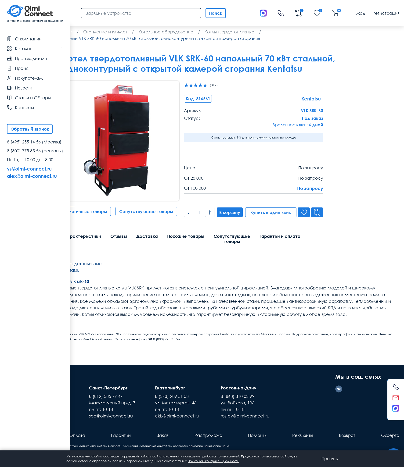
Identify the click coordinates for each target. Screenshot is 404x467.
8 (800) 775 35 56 (24, 150)
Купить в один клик (270, 212)
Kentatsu (70, 270)
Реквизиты (302, 435)
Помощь (257, 435)
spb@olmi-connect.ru (111, 415)
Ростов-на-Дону (238, 387)
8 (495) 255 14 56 (24, 141)
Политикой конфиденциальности (213, 461)
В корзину (229, 212)
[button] (168, 141)
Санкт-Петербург (108, 387)
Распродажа (208, 435)
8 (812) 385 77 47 (106, 396)
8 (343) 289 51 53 (172, 396)
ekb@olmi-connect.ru (177, 415)
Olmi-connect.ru (177, 446)
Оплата (77, 435)
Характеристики (82, 236)
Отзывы (118, 236)
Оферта (390, 435)
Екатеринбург (170, 387)
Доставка (147, 236)
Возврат (347, 435)
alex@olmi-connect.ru (32, 176)
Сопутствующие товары (146, 211)
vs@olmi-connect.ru (29, 168)
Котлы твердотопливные (77, 263)
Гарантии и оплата (280, 236)
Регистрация (385, 13)
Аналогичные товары (84, 211)
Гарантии (121, 435)
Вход (360, 13)
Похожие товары (185, 236)
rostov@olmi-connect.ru (245, 415)
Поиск (215, 13)
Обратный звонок (30, 129)
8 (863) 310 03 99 (237, 396)
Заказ (163, 435)
